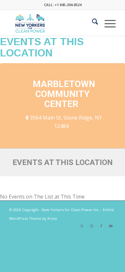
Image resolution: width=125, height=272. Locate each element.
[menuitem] (92, 23)
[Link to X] (82, 226)
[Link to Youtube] (111, 226)
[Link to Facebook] (101, 226)
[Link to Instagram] (91, 226)
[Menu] (107, 23)
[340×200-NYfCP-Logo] (51, 23)
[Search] (92, 23)
